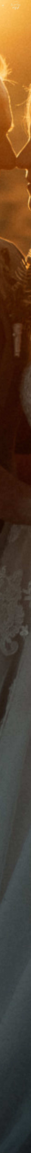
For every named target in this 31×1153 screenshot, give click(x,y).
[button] (3, 5)
